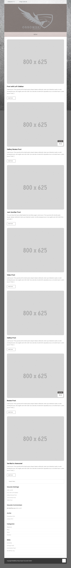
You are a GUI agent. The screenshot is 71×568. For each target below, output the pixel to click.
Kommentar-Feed (11, 548)
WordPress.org (10, 550)
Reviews (9, 534)
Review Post (11, 401)
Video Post (11, 275)
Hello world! (10, 490)
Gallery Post (11, 338)
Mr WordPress (10, 508)
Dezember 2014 (11, 516)
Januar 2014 (10, 519)
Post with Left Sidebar (15, 86)
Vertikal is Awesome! (14, 463)
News (8, 532)
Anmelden (9, 543)
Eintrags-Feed (10, 545)
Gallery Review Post (14, 149)
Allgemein (9, 527)
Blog (8, 529)
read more (10, 98)
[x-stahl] (35, 18)
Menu (35, 34)
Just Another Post (14, 212)
